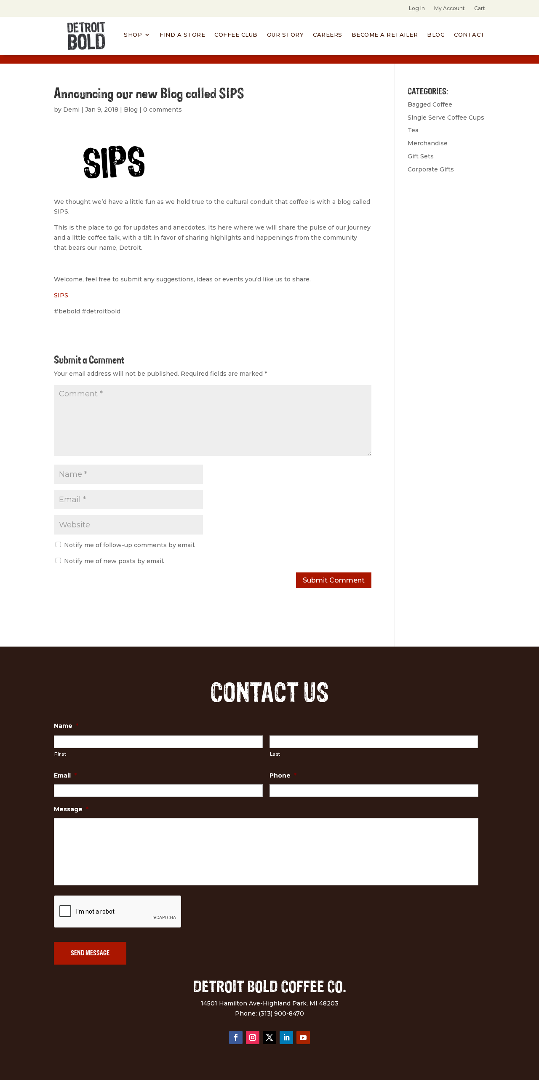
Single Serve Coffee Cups (446, 117)
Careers (327, 35)
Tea (413, 130)
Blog (436, 35)
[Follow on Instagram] (252, 1037)
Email (65, 775)
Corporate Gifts (431, 169)
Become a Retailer (385, 35)
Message (71, 809)
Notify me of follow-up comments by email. (129, 545)
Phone (283, 775)
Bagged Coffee (430, 104)
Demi (71, 109)
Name (66, 726)
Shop (133, 35)
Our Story (285, 35)
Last (275, 754)
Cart (479, 8)
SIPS (61, 295)
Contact (469, 35)
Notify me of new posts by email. (114, 561)
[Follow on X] (269, 1037)
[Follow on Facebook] (236, 1037)
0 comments (162, 109)
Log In (417, 8)
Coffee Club (236, 35)
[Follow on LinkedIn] (286, 1037)
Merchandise (428, 143)
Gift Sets (421, 156)
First (60, 754)
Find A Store (182, 35)
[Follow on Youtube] (303, 1037)
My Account (449, 8)
